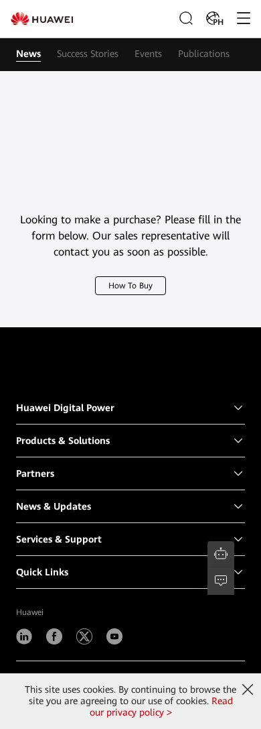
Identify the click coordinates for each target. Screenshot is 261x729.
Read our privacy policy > (161, 706)
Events (148, 53)
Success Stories (87, 53)
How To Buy (130, 285)
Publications (204, 53)
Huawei (30, 612)
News (28, 53)
